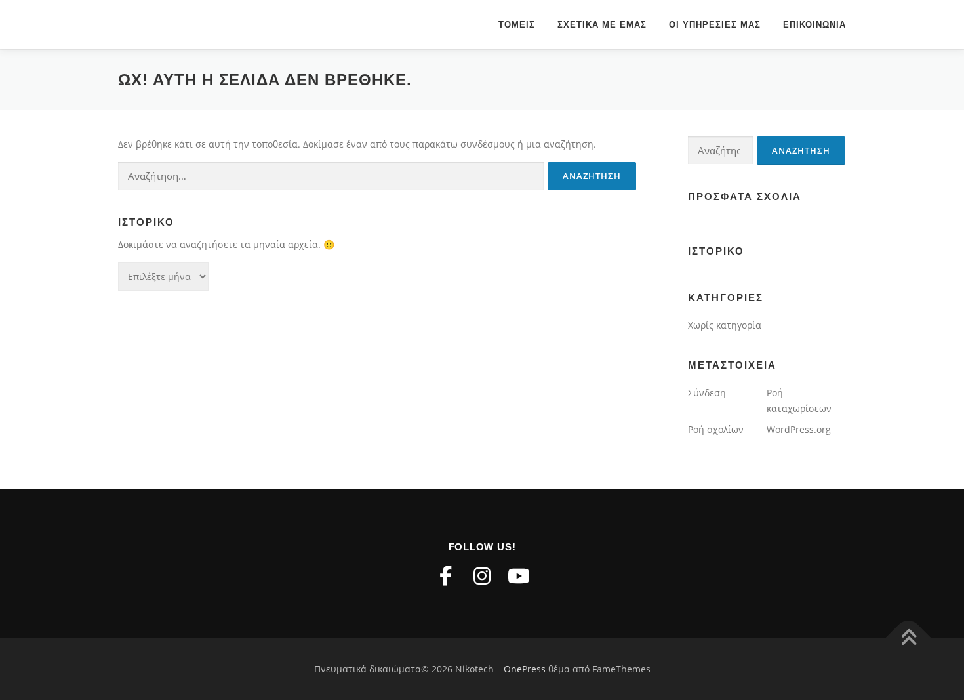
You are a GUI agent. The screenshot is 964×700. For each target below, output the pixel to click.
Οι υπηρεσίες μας (715, 25)
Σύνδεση (707, 392)
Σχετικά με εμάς (602, 25)
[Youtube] (519, 576)
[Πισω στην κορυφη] (908, 638)
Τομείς (516, 25)
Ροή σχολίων (716, 429)
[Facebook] (445, 576)
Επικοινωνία (814, 25)
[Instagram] (482, 576)
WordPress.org (799, 429)
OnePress (525, 669)
